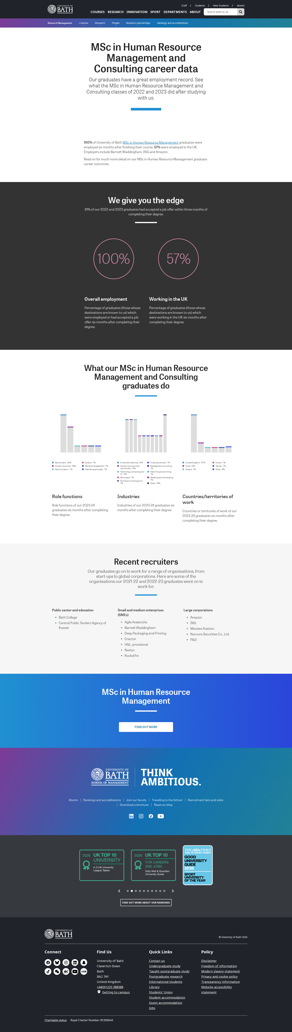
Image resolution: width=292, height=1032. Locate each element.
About (195, 12)
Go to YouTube (74, 971)
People (115, 23)
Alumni (240, 5)
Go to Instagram (66, 962)
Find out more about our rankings (146, 902)
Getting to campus (116, 992)
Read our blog (163, 805)
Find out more (146, 727)
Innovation (137, 12)
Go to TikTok (48, 971)
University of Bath (61, 9)
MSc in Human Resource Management (150, 142)
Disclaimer (209, 961)
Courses (98, 12)
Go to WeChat (57, 971)
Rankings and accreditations (172, 23)
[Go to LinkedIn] (131, 816)
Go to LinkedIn (74, 962)
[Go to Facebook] (151, 816)
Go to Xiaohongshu (83, 971)
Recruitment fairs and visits (205, 800)
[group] (101, 865)
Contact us (157, 961)
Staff (184, 5)
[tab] (128, 891)
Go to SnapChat (83, 962)
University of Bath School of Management (110, 776)
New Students (221, 5)
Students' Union (161, 992)
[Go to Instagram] (141, 816)
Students (200, 5)
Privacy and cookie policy (219, 976)
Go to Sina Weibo (66, 971)
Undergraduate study (164, 966)
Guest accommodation (165, 1003)
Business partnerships (138, 23)
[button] (119, 891)
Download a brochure (134, 805)
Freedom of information (219, 966)
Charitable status (56, 1020)
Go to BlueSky (57, 962)
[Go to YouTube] (160, 816)
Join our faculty (136, 800)
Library (154, 987)
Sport (155, 12)
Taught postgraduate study (169, 971)
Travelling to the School (167, 800)
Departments (175, 12)
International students (165, 982)
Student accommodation (167, 997)
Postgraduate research (165, 976)
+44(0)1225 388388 (110, 987)
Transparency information (220, 982)
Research (116, 12)
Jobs (152, 1008)
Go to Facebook (48, 962)
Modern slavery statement (220, 971)
